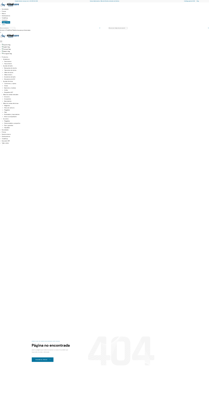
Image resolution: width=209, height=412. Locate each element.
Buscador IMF (6, 141)
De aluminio (7, 99)
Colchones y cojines (10, 83)
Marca (4, 13)
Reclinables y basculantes (12, 114)
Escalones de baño (10, 77)
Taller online (6, 22)
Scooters (6, 119)
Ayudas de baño (8, 66)
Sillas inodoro (8, 75)
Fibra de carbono (9, 108)
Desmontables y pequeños (12, 123)
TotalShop (5, 18)
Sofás (6, 90)
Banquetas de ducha (10, 68)
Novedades (5, 9)
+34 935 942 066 (33, 1)
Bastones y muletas (10, 88)
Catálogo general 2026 (189, 1)
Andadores (6, 59)
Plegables (7, 110)
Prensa (4, 11)
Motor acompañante (10, 116)
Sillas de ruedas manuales (10, 94)
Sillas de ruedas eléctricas (10, 103)
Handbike (7, 128)
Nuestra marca (6, 134)
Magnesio (7, 105)
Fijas (5, 112)
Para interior (8, 61)
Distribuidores (6, 16)
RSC (4, 24)
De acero (7, 97)
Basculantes (7, 101)
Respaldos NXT (8, 92)
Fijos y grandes (8, 125)
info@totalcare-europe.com (22, 1)
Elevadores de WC (9, 79)
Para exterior (8, 63)
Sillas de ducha (8, 72)
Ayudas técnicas (8, 81)
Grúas (6, 86)
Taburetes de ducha (10, 70)
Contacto (5, 20)
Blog (198, 1)
